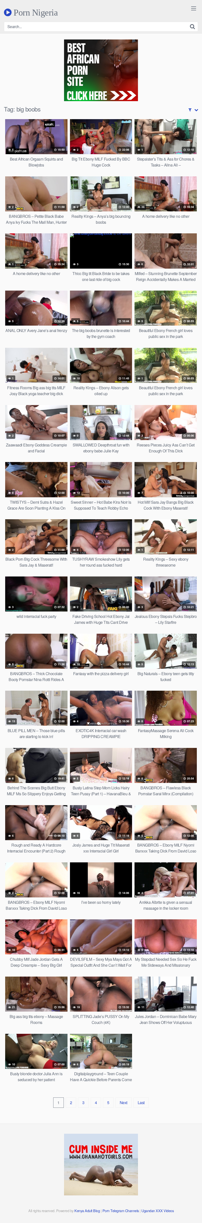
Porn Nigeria (35, 12)
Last (141, 1102)
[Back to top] (188, 1207)
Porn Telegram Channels (121, 1210)
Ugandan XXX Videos (157, 1210)
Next (123, 1102)
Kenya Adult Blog (87, 1210)
